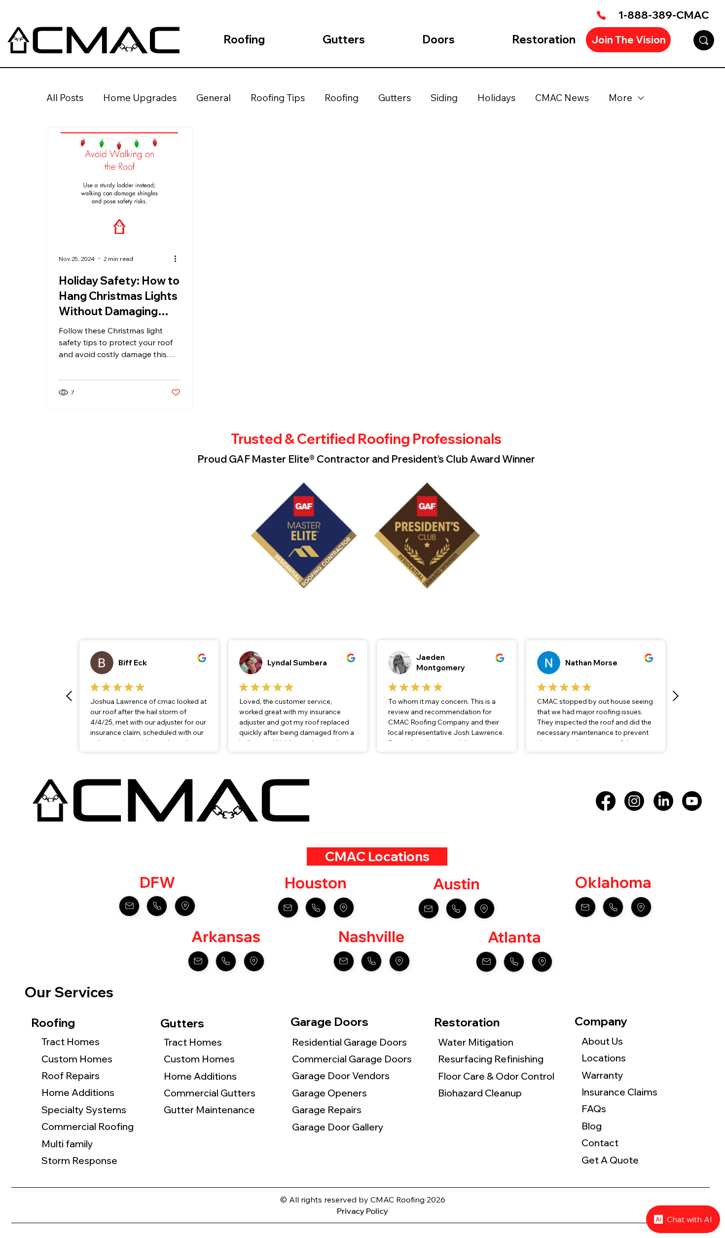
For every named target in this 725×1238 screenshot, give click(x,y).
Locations (603, 1058)
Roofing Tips (278, 98)
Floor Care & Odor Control (497, 1076)
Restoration (467, 1022)
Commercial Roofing (87, 1126)
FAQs (593, 1109)
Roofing (342, 98)
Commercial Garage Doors (352, 1059)
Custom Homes (76, 1059)
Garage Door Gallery (338, 1127)
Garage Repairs (327, 1110)
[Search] (703, 40)
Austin (456, 883)
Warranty (602, 1075)
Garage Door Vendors (341, 1076)
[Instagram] (634, 801)
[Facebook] (606, 801)
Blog (591, 1126)
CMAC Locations (377, 856)
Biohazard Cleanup (480, 1093)
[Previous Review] (69, 696)
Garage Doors (329, 1021)
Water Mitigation (475, 1042)
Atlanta (514, 937)
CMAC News (562, 98)
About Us (602, 1041)
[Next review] (675, 696)
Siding (444, 98)
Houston (316, 883)
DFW (157, 882)
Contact (599, 1143)
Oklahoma (613, 882)
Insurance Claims (619, 1092)
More (620, 98)
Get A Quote (610, 1160)
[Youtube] (692, 801)
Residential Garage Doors (349, 1042)
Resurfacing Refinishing (491, 1059)
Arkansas (225, 936)
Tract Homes (70, 1042)
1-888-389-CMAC (663, 14)
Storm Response (79, 1160)
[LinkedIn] (663, 801)
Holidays (496, 98)
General (213, 98)
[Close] (129, 906)
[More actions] (179, 258)
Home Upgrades (140, 98)
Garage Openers (329, 1093)
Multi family (68, 1144)
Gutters (394, 98)
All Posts (64, 98)
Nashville (371, 936)
